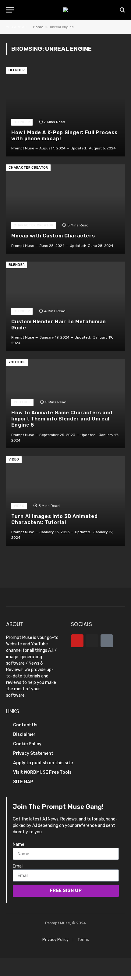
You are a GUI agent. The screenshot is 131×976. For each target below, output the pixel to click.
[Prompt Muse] (65, 9)
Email (18, 866)
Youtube (17, 362)
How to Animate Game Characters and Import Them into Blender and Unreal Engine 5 (61, 419)
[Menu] (10, 10)
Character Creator (28, 168)
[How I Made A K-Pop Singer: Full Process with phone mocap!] (65, 111)
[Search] (122, 10)
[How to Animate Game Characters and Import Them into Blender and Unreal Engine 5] (65, 404)
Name (18, 844)
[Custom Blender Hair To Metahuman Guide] (65, 306)
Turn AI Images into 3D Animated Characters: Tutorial (54, 519)
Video (14, 459)
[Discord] (107, 640)
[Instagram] (92, 640)
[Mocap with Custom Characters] (65, 209)
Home (38, 27)
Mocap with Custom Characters (53, 236)
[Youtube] (77, 640)
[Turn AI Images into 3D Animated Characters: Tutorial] (65, 501)
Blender (17, 70)
